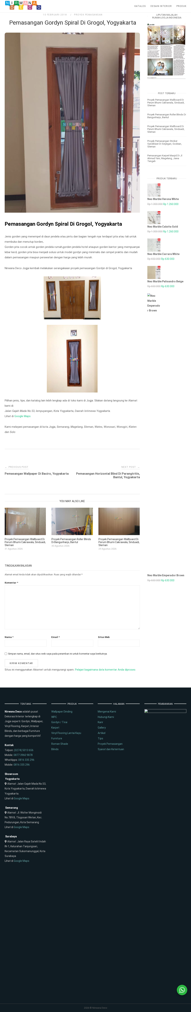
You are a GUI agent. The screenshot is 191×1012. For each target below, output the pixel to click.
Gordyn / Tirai (59, 722)
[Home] (23, 9)
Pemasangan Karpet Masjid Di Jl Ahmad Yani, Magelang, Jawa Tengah (164, 158)
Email (55, 637)
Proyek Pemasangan (88, 14)
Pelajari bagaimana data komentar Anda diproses (105, 669)
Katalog (140, 6)
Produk (181, 6)
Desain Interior (161, 6)
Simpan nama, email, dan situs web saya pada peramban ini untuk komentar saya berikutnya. (57, 653)
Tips (100, 738)
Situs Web (104, 637)
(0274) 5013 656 (23, 750)
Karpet (55, 727)
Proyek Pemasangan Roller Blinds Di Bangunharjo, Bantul (166, 116)
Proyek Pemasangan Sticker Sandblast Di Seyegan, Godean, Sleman (164, 144)
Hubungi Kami (106, 716)
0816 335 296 (26, 759)
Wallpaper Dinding (61, 711)
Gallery (102, 727)
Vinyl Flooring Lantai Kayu (66, 733)
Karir (100, 722)
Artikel (101, 733)
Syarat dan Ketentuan (111, 749)
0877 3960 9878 (23, 755)
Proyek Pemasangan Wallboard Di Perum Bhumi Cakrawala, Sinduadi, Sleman (165, 102)
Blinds (55, 749)
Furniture (56, 738)
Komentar (11, 582)
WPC (54, 716)
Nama (9, 637)
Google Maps (22, 416)
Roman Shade (59, 743)
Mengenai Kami (107, 711)
